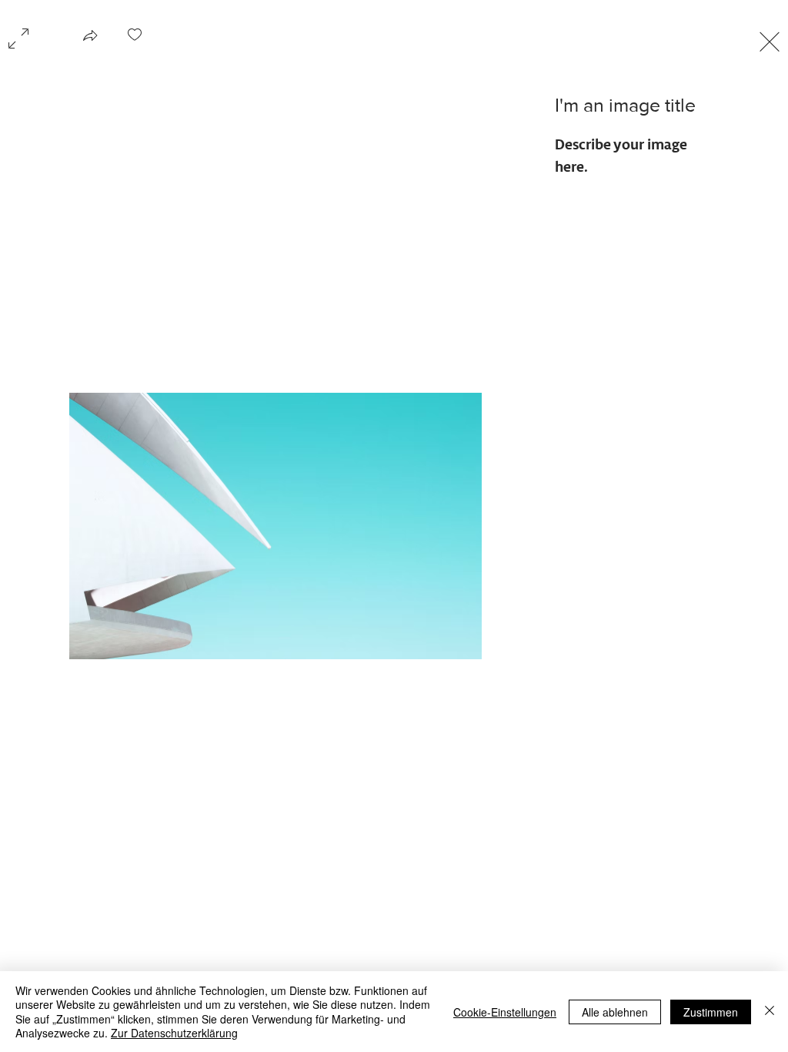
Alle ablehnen (615, 1012)
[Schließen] (769, 1011)
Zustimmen (710, 1012)
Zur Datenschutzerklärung (174, 1032)
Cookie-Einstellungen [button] (504, 1012)
